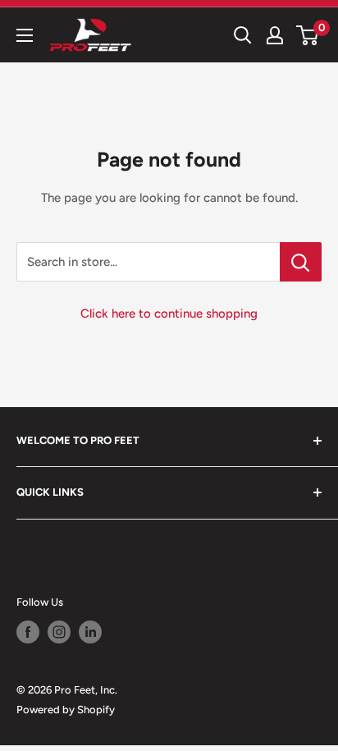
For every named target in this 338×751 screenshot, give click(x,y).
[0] (308, 35)
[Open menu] (24, 35)
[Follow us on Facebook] (27, 631)
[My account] (275, 35)
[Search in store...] (301, 262)
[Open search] (243, 35)
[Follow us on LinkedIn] (90, 631)
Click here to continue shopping (169, 313)
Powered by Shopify (65, 709)
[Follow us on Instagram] (59, 631)
